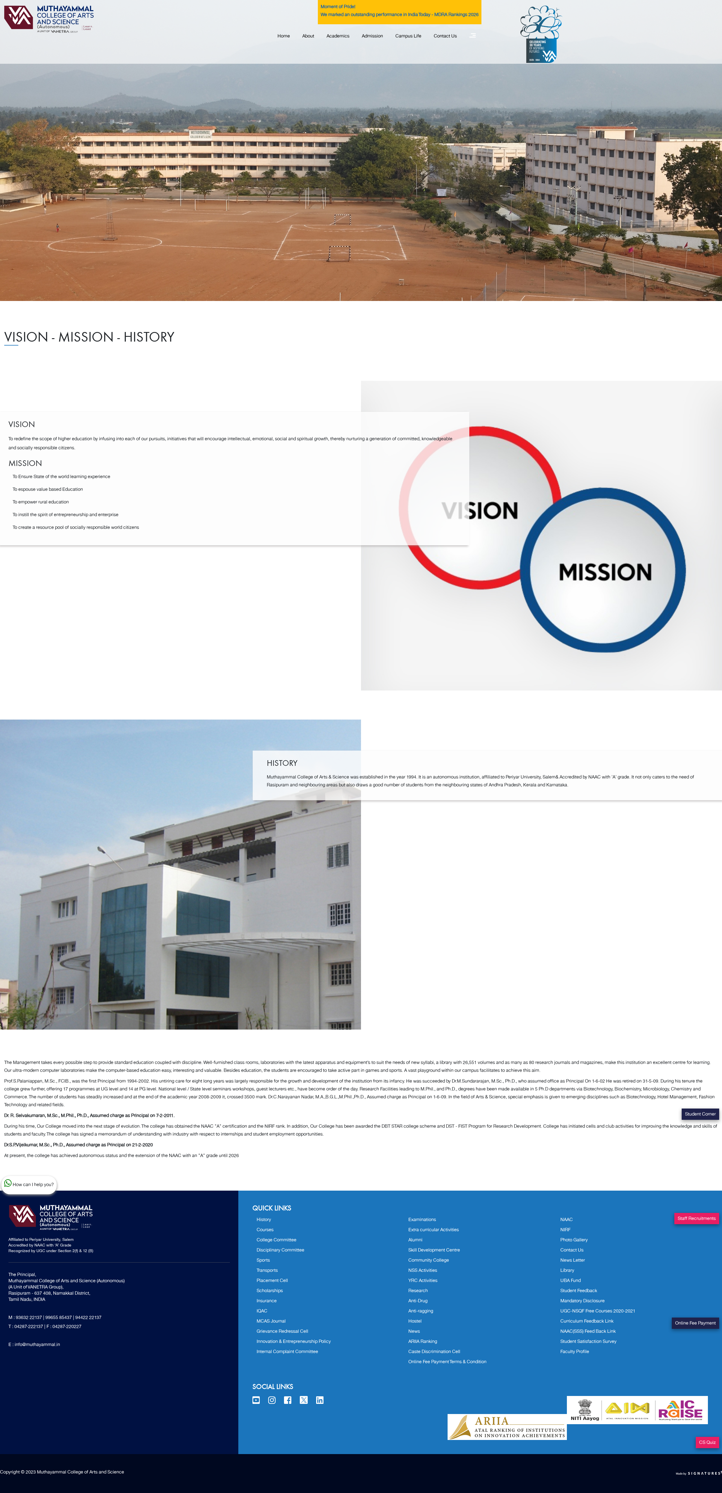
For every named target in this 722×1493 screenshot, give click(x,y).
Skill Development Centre (434, 1250)
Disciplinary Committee (280, 1250)
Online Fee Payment (695, 1323)
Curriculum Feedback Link (586, 1321)
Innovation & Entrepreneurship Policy (294, 1341)
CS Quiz (707, 1442)
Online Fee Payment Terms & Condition (447, 1362)
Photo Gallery (574, 1240)
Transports (267, 1270)
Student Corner (700, 1114)
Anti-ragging (420, 1311)
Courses (265, 1230)
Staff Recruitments (697, 1218)
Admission (372, 36)
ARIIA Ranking (422, 1341)
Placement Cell (272, 1280)
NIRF (565, 1230)
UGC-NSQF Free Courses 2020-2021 (597, 1311)
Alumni (415, 1240)
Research (418, 1291)
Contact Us (445, 36)
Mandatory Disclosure (582, 1301)
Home (284, 36)
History (264, 1219)
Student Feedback (578, 1291)
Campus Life (408, 36)
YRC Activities (422, 1280)
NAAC (566, 1219)
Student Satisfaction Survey (588, 1341)
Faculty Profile (574, 1352)
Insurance (267, 1301)
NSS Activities (422, 1270)
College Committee (276, 1240)
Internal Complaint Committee (287, 1352)
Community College (428, 1260)
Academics (338, 36)
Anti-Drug (418, 1301)
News (414, 1331)
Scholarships (270, 1291)
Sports (263, 1260)
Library (567, 1270)
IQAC (262, 1311)
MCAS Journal (271, 1321)
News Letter (572, 1260)
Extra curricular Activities (433, 1230)
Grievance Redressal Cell (282, 1331)
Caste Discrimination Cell (434, 1352)
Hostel (415, 1321)
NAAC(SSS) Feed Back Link (588, 1331)
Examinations (422, 1219)
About (308, 36)
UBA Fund (570, 1280)
